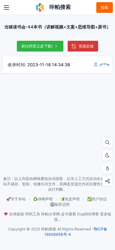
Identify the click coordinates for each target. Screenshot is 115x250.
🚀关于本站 (16, 199)
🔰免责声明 (70, 199)
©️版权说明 (60, 204)
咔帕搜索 (59, 7)
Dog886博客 (88, 214)
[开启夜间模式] (107, 155)
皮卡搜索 (68, 214)
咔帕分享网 (50, 214)
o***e (103, 64)
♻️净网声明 (43, 199)
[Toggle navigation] (6, 7)
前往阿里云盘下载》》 (40, 46)
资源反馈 (86, 46)
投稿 (104, 7)
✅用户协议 (97, 199)
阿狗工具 (32, 214)
